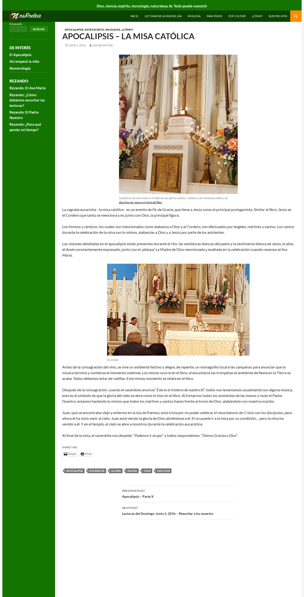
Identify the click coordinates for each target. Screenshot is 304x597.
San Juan (163, 470)
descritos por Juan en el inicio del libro (140, 202)
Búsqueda (16, 24)
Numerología (20, 68)
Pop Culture (237, 16)
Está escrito (94, 29)
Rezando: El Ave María (28, 88)
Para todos (214, 16)
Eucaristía (97, 470)
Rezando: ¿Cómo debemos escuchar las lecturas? (27, 100)
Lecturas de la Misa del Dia (163, 16)
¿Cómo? (257, 16)
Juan (147, 470)
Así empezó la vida (24, 61)
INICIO (134, 16)
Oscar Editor (102, 45)
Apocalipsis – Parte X (138, 493)
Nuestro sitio (278, 16)
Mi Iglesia (194, 16)
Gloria (116, 470)
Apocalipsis (74, 29)
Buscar (38, 29)
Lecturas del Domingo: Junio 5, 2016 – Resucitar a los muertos (167, 511)
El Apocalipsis (21, 55)
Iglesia (132, 470)
